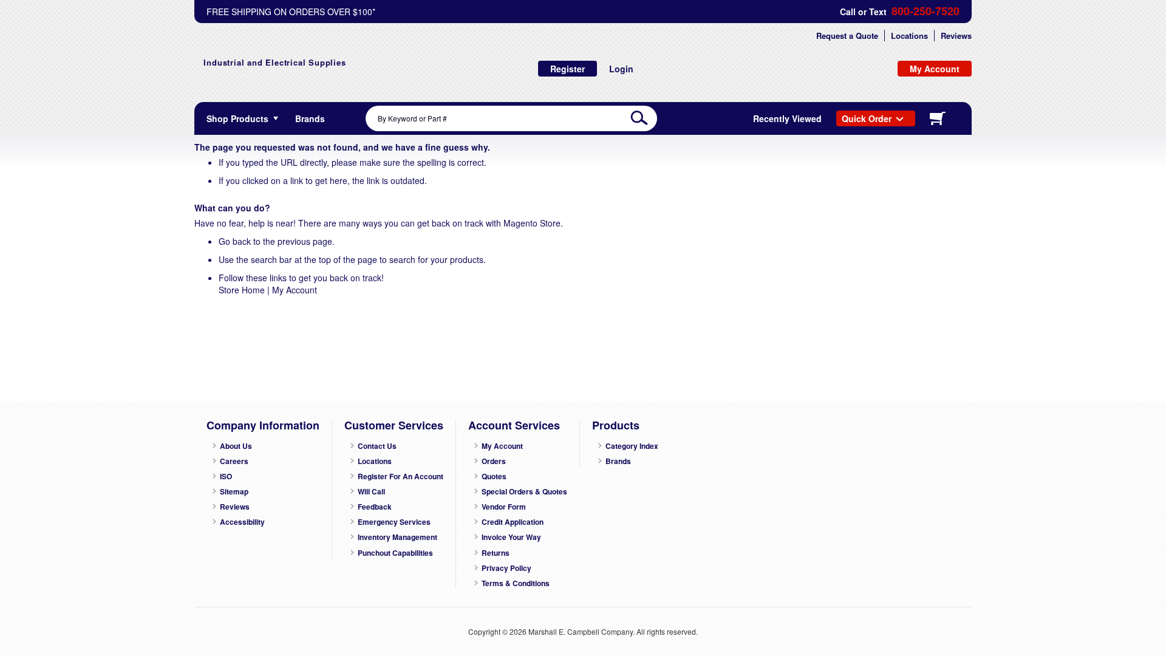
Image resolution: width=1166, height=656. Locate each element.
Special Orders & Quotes (524, 492)
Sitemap (234, 492)
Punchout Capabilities (395, 553)
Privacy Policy (506, 568)
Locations (909, 35)
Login (621, 69)
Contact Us (377, 446)
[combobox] (511, 118)
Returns (496, 553)
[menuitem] (310, 118)
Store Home (242, 290)
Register (567, 69)
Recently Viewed (787, 118)
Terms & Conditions (516, 583)
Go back (235, 241)
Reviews (956, 35)
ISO (226, 476)
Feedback (375, 507)
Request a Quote (847, 35)
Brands (618, 461)
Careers (234, 461)
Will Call (371, 492)
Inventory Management (397, 537)
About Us (236, 446)
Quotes (494, 476)
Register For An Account (400, 476)
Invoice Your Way (511, 537)
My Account (294, 290)
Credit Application (513, 522)
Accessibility (242, 522)
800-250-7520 (926, 11)
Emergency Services (394, 522)
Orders (494, 461)
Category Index (631, 446)
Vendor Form (504, 507)
